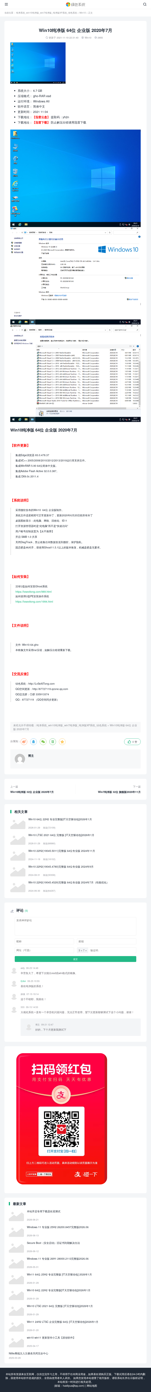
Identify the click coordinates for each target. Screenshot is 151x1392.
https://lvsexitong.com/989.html (33, 591)
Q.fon (23, 981)
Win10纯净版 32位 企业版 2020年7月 (32, 789)
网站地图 (92, 1385)
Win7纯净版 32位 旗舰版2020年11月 (119, 789)
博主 (31, 755)
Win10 (82, 12)
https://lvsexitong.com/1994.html (34, 601)
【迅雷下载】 (41, 122)
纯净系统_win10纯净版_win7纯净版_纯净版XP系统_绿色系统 (46, 12)
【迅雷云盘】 (41, 117)
